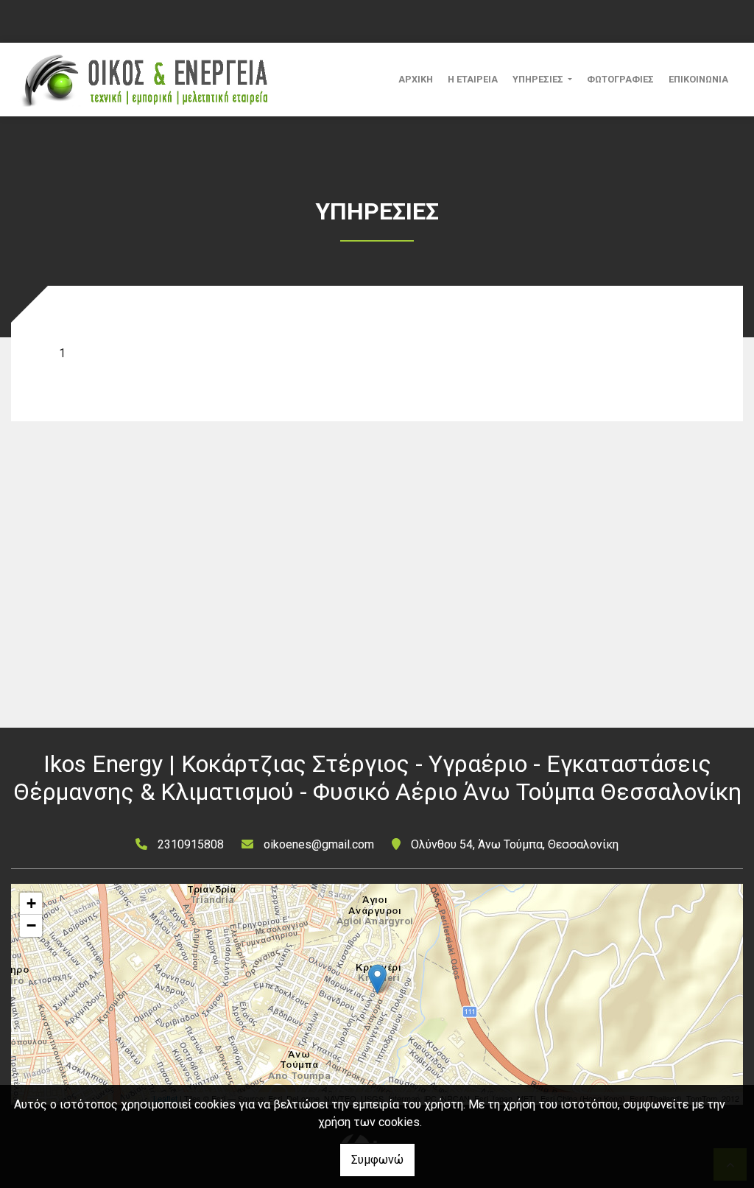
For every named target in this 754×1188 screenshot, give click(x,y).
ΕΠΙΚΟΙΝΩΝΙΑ (698, 79)
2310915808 (191, 844)
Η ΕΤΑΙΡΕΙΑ (473, 79)
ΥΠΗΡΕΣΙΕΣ (539, 79)
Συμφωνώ (377, 1160)
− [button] (31, 925)
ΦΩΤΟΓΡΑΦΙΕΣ (620, 79)
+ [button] (31, 903)
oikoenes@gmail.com (319, 844)
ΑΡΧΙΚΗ (415, 79)
